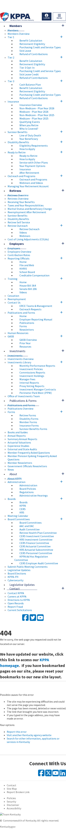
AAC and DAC (26, 526)
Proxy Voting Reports (31, 386)
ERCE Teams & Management (35, 306)
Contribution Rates (19, 255)
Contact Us (14, 302)
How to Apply (27, 149)
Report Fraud (15, 606)
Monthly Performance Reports (37, 365)
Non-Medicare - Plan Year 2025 (36, 115)
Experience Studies (18, 446)
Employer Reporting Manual (35, 319)
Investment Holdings (31, 376)
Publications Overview (20, 408)
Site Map (12, 788)
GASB (11, 336)
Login (47, 18)
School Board (27, 272)
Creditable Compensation (34, 275)
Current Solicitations (20, 610)
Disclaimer (13, 805)
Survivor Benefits (17, 132)
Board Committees (19, 519)
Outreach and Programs (21, 176)
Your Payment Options (32, 166)
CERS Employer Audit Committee (38, 563)
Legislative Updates (19, 570)
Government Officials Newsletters (27, 466)
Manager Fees (27, 379)
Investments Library (19, 362)
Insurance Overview (30, 105)
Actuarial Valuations (19, 442)
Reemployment (17, 299)
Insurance (13, 101)
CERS (22, 509)
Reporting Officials (18, 258)
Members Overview (18, 33)
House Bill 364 (27, 285)
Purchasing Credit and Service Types (40, 47)
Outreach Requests (30, 309)
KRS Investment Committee (35, 539)
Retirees (15, 191)
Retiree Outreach (18, 225)
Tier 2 (11, 57)
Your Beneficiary (28, 138)
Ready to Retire (17, 152)
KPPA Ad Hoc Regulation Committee (31, 558)
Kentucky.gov (7, 826)
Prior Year (25, 343)
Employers (16, 244)
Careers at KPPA (17, 596)
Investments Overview (21, 359)
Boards (12, 499)
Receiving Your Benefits (21, 202)
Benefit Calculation (30, 40)
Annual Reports (17, 435)
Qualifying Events (29, 122)
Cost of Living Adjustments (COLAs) (28, 239)
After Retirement (29, 172)
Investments (17, 351)
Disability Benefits (18, 142)
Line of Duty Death (30, 135)
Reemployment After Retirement (27, 212)
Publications (26, 323)
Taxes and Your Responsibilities (26, 205)
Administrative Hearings (33, 495)
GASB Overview (28, 339)
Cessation (13, 295)
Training (12, 278)
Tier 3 (11, 81)
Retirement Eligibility (32, 44)
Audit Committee (29, 529)
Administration (16, 482)
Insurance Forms (29, 425)
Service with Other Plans (33, 162)
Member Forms (28, 422)
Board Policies (27, 488)
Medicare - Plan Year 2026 (33, 111)
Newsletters (26, 329)
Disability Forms (28, 418)
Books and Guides (18, 432)
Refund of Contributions (33, 54)
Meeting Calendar (18, 516)
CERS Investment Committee (36, 536)
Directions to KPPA (19, 600)
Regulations (26, 492)
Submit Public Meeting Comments (28, 566)
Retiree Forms (27, 415)
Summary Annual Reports (22, 439)
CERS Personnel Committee (35, 553)
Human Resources (18, 333)
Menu (59, 18)
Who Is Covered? (28, 128)
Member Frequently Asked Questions (29, 452)
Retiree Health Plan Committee (38, 532)
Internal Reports (29, 382)
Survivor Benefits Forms (33, 429)
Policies (11, 798)
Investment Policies (31, 369)
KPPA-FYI (13, 577)
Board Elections (17, 573)
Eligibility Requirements (33, 145)
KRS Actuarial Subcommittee (36, 549)
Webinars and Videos (31, 183)
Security (11, 801)
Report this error (17, 731)
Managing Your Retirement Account (28, 186)
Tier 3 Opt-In (27, 67)
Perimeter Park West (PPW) (35, 392)
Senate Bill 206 (28, 289)
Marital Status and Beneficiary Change (30, 208)
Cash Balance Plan (30, 84)
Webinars (24, 236)
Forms (23, 326)
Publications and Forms (21, 312)
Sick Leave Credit (29, 74)
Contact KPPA (16, 593)
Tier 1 (11, 37)
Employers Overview (19, 251)
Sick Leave (25, 50)
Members (15, 26)
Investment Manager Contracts (37, 389)
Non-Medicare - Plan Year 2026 (36, 108)
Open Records (16, 603)
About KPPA (15, 478)
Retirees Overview (18, 195)
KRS (21, 512)
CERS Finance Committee (34, 543)
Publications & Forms (23, 401)
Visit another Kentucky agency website (29, 735)
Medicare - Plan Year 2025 (33, 118)
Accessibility (14, 808)
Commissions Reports (32, 372)
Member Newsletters (20, 462)
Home (23, 262)
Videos (23, 232)
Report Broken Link (18, 792)
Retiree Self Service (19, 222)
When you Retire (28, 125)
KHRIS (23, 268)
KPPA (22, 505)
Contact (14, 589)
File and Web (26, 265)
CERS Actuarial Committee (35, 546)
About (13, 474)
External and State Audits (22, 449)
